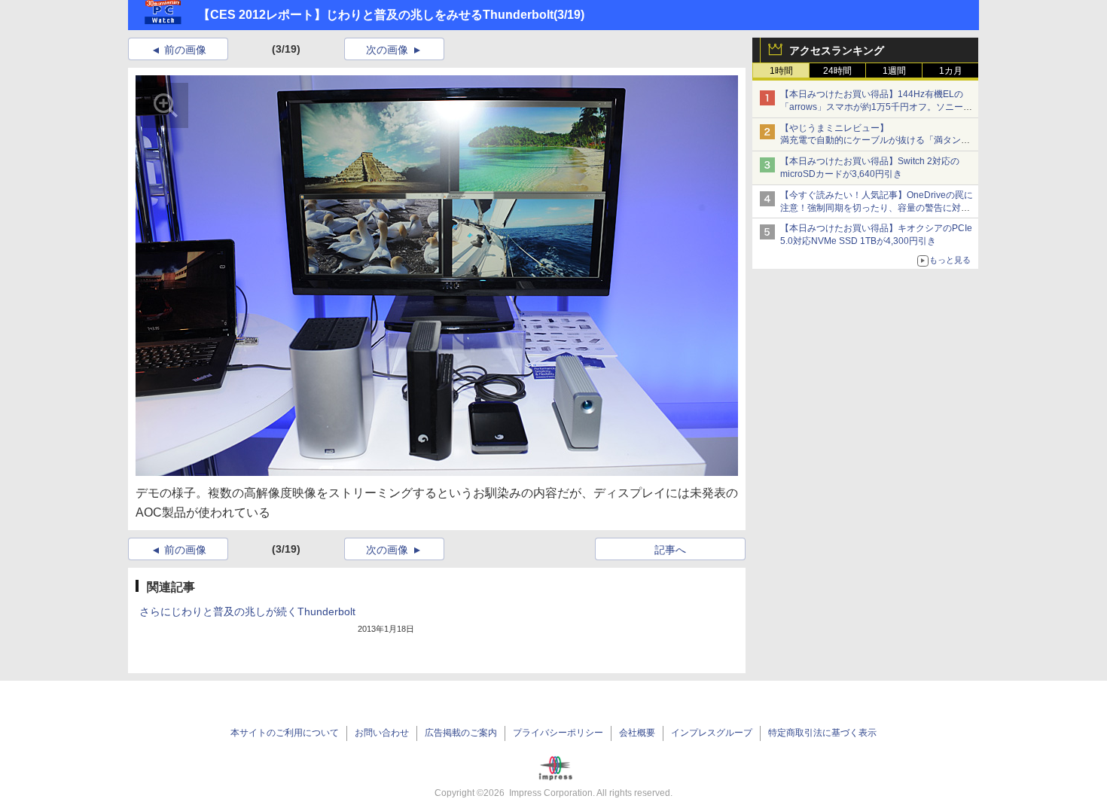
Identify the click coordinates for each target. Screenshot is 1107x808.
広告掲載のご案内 (461, 732)
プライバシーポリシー (558, 732)
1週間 (894, 71)
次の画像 (387, 50)
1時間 (781, 71)
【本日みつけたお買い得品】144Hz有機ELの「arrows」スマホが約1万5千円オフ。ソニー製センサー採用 (876, 107)
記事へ (670, 550)
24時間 (837, 71)
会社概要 (637, 732)
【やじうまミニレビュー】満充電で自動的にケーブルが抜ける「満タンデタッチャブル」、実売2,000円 (875, 141)
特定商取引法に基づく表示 (822, 732)
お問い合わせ (382, 732)
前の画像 (185, 50)
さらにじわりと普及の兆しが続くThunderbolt (247, 611)
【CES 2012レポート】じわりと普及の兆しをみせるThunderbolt (376, 14)
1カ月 (950, 71)
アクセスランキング (836, 50)
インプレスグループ (711, 732)
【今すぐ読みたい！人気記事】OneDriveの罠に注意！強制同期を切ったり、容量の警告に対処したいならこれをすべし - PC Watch (876, 208)
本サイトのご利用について (284, 732)
